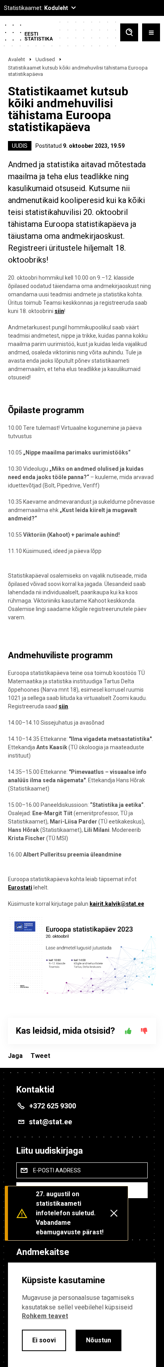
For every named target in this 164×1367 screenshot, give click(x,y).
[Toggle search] (129, 33)
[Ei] (144, 1031)
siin (59, 311)
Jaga (15, 1056)
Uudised (45, 59)
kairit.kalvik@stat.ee (117, 904)
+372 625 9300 (52, 1106)
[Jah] (128, 1031)
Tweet (40, 1056)
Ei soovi (44, 1340)
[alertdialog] (82, 1315)
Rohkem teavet (45, 1316)
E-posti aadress (57, 1170)
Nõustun (98, 1340)
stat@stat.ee (50, 1122)
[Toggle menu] (151, 33)
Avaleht (16, 59)
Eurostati (20, 887)
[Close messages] (114, 1213)
